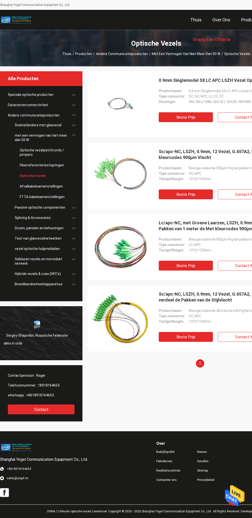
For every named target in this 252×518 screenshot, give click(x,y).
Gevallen (202, 461)
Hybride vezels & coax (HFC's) (38, 274)
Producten (83, 54)
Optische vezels (33, 176)
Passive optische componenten (40, 207)
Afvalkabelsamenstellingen (41, 186)
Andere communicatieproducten (122, 54)
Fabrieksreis (164, 461)
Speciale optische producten (30, 95)
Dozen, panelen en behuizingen (39, 228)
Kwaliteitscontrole (168, 470)
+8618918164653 (40, 395)
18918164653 (49, 385)
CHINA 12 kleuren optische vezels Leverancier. (77, 511)
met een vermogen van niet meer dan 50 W (186, 54)
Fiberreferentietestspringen (42, 165)
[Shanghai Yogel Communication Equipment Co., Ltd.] (16, 20)
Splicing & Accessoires (33, 218)
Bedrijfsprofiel (165, 452)
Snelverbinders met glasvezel (38, 125)
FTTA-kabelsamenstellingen (42, 197)
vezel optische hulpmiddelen (37, 249)
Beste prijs (185, 117)
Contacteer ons (166, 480)
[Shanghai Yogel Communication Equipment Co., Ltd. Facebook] (4, 492)
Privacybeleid (205, 480)
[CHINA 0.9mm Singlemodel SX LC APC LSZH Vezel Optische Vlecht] (120, 104)
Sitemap (202, 470)
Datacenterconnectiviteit (28, 105)
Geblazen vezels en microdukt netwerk (38, 261)
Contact (41, 409)
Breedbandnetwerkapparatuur (39, 284)
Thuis (66, 54)
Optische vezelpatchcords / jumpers (42, 152)
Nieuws (202, 452)
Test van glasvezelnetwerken (38, 238)
